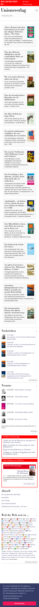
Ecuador (27, 528)
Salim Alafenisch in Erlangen (23, 390)
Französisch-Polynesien (9, 534)
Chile (4, 526)
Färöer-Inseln (6, 532)
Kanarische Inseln (30, 555)
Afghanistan (6, 519)
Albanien (20, 519)
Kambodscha (29, 542)
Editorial (30, 553)
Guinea (28, 536)
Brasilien (23, 524)
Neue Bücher (5, 497)
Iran (16, 540)
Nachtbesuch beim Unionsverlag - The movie (14, 506)
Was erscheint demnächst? (9, 503)
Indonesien (6, 540)
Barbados (30, 522)
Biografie (15, 555)
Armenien (33, 520)
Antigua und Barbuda (15, 520)
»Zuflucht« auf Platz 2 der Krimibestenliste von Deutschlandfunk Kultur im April (20, 353)
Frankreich (21, 532)
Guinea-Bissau (6, 538)
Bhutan (16, 524)
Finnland (14, 532)
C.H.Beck (4, 555)
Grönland (5, 536)
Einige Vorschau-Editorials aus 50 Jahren (17, 450)
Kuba (25, 546)
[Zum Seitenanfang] (37, 331)
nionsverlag (13, 10)
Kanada (12, 544)
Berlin (19, 555)
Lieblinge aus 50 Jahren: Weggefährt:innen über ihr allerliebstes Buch (19, 453)
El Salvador (6, 530)
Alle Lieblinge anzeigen (29, 484)
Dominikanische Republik (16, 528)
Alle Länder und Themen (31, 562)
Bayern (22, 557)
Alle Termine (34, 431)
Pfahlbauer (4, 557)
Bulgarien (30, 524)
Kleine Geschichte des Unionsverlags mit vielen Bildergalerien (18, 446)
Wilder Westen (5, 553)
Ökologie (30, 551)
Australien (22, 522)
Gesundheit (9, 555)
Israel (32, 540)
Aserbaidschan (6, 522)
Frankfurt (27, 557)
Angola (34, 519)
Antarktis (5, 520)
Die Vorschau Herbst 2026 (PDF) (11, 494)
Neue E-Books (6, 500)
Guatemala (21, 536)
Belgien (5, 524)
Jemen (22, 542)
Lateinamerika (15, 551)
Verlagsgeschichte (13, 553)
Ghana (25, 534)
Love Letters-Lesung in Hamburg (24, 404)
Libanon (12, 548)
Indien (34, 538)
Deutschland (32, 526)
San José (18, 557)
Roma (8, 557)
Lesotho (5, 548)
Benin (10, 524)
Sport (7, 559)
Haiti (14, 538)
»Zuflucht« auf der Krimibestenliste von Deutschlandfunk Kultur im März (18, 363)
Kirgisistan (32, 544)
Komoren (13, 546)
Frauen (23, 555)
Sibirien (3, 559)
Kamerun (5, 544)
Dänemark (23, 526)
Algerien (27, 519)
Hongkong (27, 538)
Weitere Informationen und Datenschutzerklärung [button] (12, 597)
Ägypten (14, 519)
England (23, 530)
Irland (21, 540)
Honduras (20, 538)
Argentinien (26, 520)
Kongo (20, 546)
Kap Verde (19, 544)
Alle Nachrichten (33, 380)
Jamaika (11, 542)
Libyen (18, 548)
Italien (4, 542)
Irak (12, 540)
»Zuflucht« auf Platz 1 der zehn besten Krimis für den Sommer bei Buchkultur (21, 344)
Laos (30, 546)
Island (26, 540)
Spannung (32, 557)
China (9, 526)
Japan (16, 542)
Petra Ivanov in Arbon (21, 419)
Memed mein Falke (23, 553)
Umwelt (22, 551)
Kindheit (13, 557)
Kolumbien (6, 546)
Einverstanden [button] (19, 603)
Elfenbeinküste (14, 530)
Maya (25, 551)
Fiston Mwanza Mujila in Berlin (24, 412)
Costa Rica (16, 526)
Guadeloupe (13, 536)
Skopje (34, 551)
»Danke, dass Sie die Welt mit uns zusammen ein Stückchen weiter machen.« (19, 441)
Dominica (5, 528)
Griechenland (33, 534)
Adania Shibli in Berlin (21, 397)
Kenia (25, 544)
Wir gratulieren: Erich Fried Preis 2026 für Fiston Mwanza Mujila (21, 337)
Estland (29, 530)
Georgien (19, 534)
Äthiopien (15, 522)
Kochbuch (9, 551)
